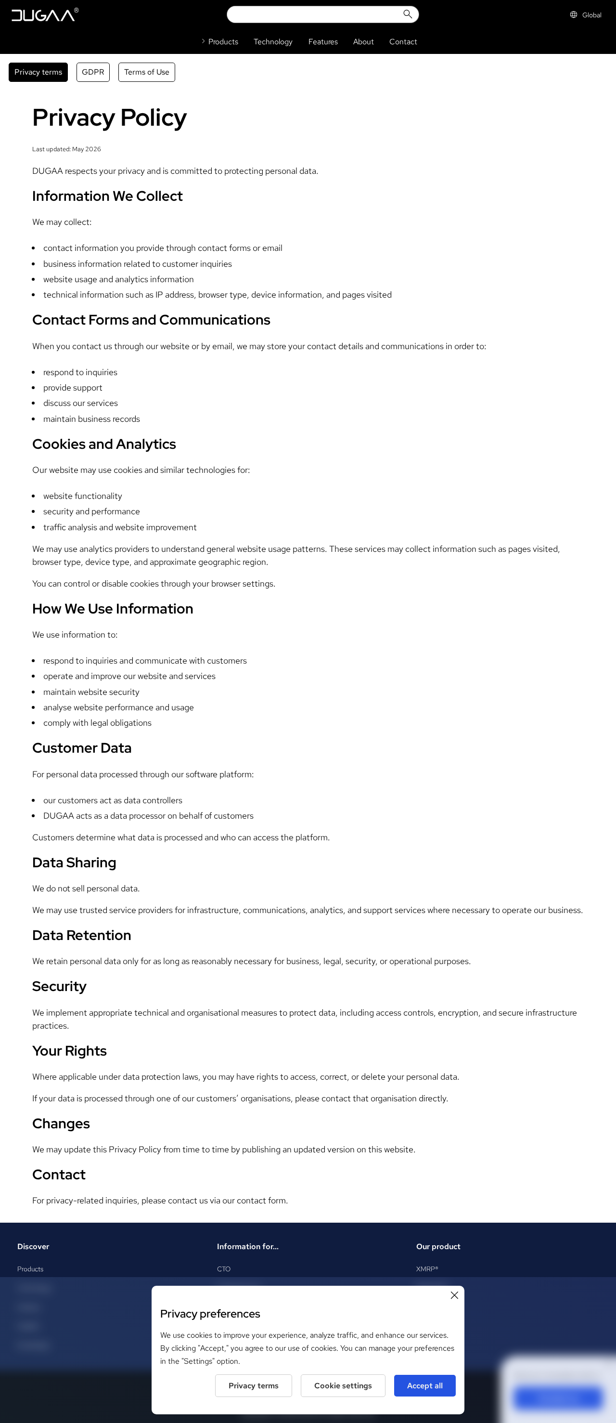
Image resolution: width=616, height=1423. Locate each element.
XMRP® (427, 1268)
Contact (403, 42)
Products (30, 1268)
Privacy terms (38, 72)
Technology (273, 42)
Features (323, 42)
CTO (224, 1268)
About (363, 42)
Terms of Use (146, 72)
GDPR (93, 72)
